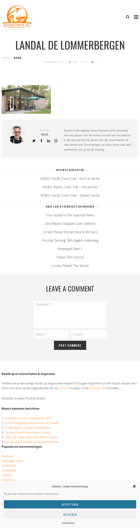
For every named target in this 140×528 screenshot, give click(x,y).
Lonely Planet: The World (70, 265)
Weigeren (70, 514)
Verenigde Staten (13, 461)
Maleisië (7, 475)
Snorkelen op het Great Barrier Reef (28, 418)
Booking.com (96, 388)
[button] (134, 486)
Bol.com (63, 388)
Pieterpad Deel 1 (70, 249)
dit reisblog (97, 149)
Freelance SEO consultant (113, 130)
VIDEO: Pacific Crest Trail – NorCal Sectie (70, 178)
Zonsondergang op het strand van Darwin (32, 423)
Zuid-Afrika (8, 470)
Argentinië (8, 480)
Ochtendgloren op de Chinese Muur (28, 428)
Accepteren (70, 504)
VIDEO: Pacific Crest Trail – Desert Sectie (70, 195)
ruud (17, 58)
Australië (7, 456)
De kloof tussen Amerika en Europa (27, 432)
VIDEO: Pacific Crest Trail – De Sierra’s (70, 187)
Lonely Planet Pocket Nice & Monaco (70, 232)
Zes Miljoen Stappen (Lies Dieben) (70, 223)
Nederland (8, 466)
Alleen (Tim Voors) (70, 257)
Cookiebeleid (68, 522)
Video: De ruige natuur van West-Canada (31, 437)
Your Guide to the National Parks (70, 215)
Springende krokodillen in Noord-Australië (31, 442)
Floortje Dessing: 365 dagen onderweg (70, 240)
